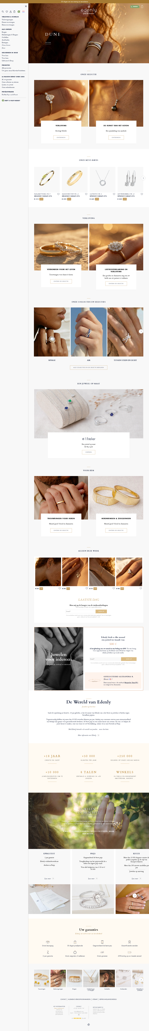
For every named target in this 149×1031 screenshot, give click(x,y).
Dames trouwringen (8, 22)
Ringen (4, 32)
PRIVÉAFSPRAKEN (8, 92)
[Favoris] (8, 12)
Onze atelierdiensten (8, 87)
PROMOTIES (6, 65)
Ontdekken (61, 137)
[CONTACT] (19, 11)
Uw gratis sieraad (13, 70)
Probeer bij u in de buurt (10, 94)
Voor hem (5, 58)
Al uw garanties (7, 79)
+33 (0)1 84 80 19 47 (78, 1008)
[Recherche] (4, 12)
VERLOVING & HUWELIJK (10, 17)
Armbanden (5, 40)
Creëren (88, 452)
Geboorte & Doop (7, 60)
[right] (143, 178)
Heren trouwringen (8, 25)
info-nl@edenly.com (79, 1011)
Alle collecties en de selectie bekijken (88, 367)
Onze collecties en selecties (10, 82)
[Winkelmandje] (16, 12)
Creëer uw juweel (7, 84)
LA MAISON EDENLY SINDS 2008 (13, 76)
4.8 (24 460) (79, 1018)
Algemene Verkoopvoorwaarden (79, 999)
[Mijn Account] (12, 12)
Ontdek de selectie (61, 281)
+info (98, 617)
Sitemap (94, 999)
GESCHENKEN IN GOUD (10, 52)
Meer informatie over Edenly (87, 735)
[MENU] (26, 6)
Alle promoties (6, 68)
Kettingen (5, 42)
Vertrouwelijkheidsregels (108, 999)
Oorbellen (5, 37)
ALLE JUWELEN (7, 29)
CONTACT (63, 999)
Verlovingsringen (7, 19)
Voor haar (5, 55)
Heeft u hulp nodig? (12, 100)
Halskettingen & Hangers (10, 34)
